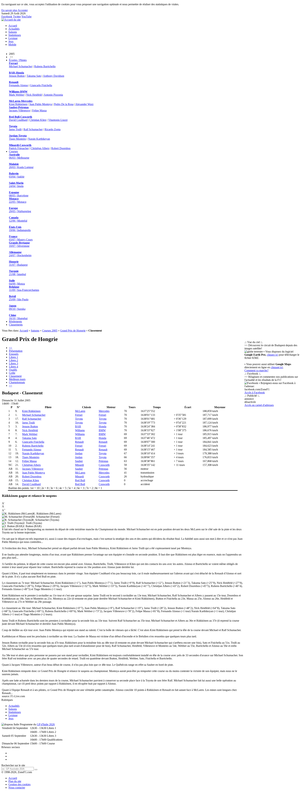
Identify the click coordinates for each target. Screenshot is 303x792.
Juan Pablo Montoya (40, 104)
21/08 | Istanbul (17, 273)
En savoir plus (9, 10)
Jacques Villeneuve (19, 110)
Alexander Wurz (84, 104)
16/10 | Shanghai (18, 317)
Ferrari (78, 414)
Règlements (15, 321)
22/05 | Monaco (17, 200)
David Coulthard (18, 119)
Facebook (6, 16)
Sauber (79, 461)
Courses (13, 151)
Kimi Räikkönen (18, 104)
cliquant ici (277, 367)
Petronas (103, 461)
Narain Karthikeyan (39, 138)
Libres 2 (13, 360)
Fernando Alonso (18, 85)
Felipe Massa (39, 110)
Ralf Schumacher (33, 129)
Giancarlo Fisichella (41, 85)
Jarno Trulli (15, 129)
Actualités (13, 28)
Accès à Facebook (254, 392)
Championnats (17, 382)
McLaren (80, 411)
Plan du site (14, 781)
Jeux (11, 41)
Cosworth (104, 464)
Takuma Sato (34, 75)
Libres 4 (13, 366)
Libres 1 (13, 357)
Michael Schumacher (20, 66)
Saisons (12, 31)
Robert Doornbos (60, 148)
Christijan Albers (40, 148)
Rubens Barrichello (45, 66)
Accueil (12, 25)
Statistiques (14, 35)
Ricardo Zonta (52, 129)
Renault (79, 441)
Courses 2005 (49, 330)
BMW (102, 430)
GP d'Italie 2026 (46, 724)
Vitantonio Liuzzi (58, 119)
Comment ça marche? (256, 370)
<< (10, 347)
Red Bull (80, 480)
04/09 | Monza (17, 282)
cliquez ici (272, 354)
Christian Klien (37, 119)
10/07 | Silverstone (19, 244)
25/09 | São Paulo (18, 298)
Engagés (13, 354)
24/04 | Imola (16, 184)
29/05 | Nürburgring (20, 210)
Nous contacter (16, 787)
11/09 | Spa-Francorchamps (24, 288)
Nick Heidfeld (34, 94)
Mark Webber (16, 94)
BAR (78, 426)
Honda (102, 426)
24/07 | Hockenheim (20, 254)
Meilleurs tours (17, 379)
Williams (80, 430)
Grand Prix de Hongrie (73, 330)
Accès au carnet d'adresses (259, 405)
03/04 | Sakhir (16, 175)
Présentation (15, 350)
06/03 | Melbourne (19, 156)
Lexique (13, 38)
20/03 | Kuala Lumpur (21, 166)
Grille (12, 372)
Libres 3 (13, 363)
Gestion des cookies (19, 784)
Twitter (17, 16)
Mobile (12, 44)
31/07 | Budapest (18, 263)
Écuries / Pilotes (18, 60)
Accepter (23, 10)
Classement (15, 376)
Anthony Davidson (53, 75)
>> (10, 385)
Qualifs (13, 369)
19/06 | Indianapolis (20, 229)
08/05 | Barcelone (18, 194)
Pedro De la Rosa (63, 104)
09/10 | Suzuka (17, 307)
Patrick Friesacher (19, 148)
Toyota (79, 418)
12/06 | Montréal (18, 219)
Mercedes (104, 411)
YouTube (26, 16)
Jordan (78, 453)
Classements (16, 324)
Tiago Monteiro (17, 138)
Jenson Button (17, 75)
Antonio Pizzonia (53, 94)
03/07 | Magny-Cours (21, 238)
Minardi (79, 464)
